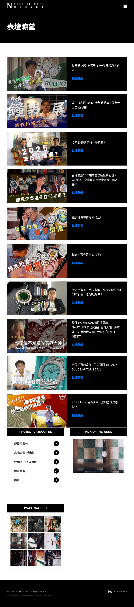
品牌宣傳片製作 (24, 452)
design (14, 595)
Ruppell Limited (46, 595)
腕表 (17, 480)
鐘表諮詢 (19, 471)
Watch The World (25, 461)
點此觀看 (77, 78)
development (26, 595)
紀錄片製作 (21, 443)
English (122, 591)
